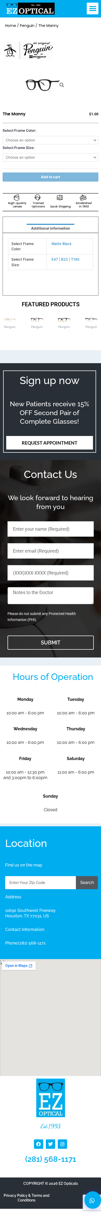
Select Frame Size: (18, 148)
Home (10, 25)
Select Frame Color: (19, 130)
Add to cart (50, 177)
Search (87, 882)
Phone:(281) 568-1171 (25, 943)
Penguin (27, 25)
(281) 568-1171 (50, 1159)
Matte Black (61, 244)
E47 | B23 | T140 (66, 259)
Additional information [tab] (50, 228)
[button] (92, 8)
